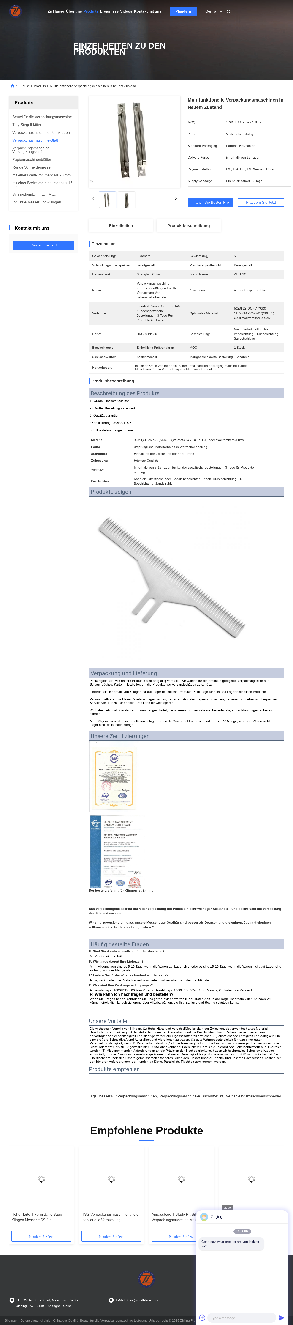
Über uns (74, 11)
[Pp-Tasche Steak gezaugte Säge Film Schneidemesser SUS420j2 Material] (111, 1179)
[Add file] (202, 1318)
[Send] (281, 1318)
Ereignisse (109, 11)
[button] (17, 1190)
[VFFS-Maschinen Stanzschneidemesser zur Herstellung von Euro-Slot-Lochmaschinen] (182, 1179)
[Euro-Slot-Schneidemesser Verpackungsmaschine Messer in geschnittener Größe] (41, 1179)
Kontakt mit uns (147, 11)
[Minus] (281, 1217)
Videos (126, 11)
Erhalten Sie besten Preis (210, 202)
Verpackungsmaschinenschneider (253, 1096)
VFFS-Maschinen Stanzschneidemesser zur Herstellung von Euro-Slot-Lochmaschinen (173, 1218)
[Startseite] (15, 11)
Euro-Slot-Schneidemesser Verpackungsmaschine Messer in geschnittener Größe (38, 1218)
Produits (91, 11)
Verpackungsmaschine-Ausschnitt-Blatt (191, 1096)
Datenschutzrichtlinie (35, 1320)
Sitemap (11, 1320)
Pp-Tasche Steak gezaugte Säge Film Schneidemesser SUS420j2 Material (108, 1218)
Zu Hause (56, 11)
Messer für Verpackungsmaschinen (127, 1096)
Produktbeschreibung (188, 225)
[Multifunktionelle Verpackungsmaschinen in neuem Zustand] (134, 142)
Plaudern (183, 11)
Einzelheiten (121, 225)
